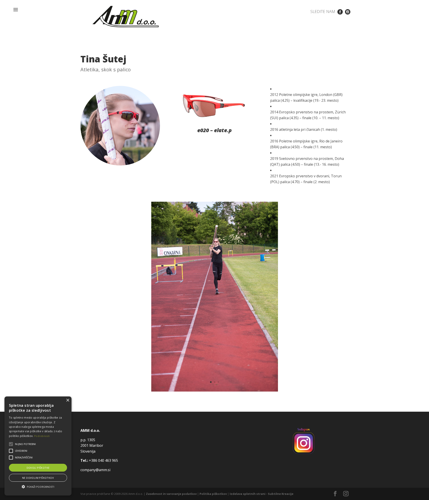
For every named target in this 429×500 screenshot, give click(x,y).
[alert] (38, 446)
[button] (38, 487)
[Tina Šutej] (214, 390)
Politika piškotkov (213, 494)
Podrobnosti (42, 436)
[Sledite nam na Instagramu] (347, 11)
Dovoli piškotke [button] (38, 467)
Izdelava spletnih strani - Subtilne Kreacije (261, 494)
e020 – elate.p (214, 130)
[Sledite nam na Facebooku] (340, 11)
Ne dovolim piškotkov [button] (38, 477)
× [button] (67, 400)
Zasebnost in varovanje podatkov (171, 494)
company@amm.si (95, 469)
